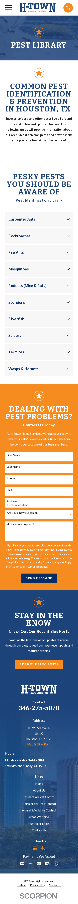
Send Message (39, 578)
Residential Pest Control (39, 797)
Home (39, 783)
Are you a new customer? (22, 512)
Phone (11, 478)
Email (10, 489)
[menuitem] (21, 885)
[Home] (38, 7)
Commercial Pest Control (39, 803)
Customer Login (39, 823)
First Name (13, 455)
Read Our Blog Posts (39, 664)
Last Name (13, 466)
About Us (39, 790)
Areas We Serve (39, 817)
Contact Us (39, 830)
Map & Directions (39, 744)
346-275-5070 (39, 707)
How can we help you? (20, 524)
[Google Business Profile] (35, 848)
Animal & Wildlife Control (39, 810)
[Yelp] (43, 848)
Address (12, 501)
